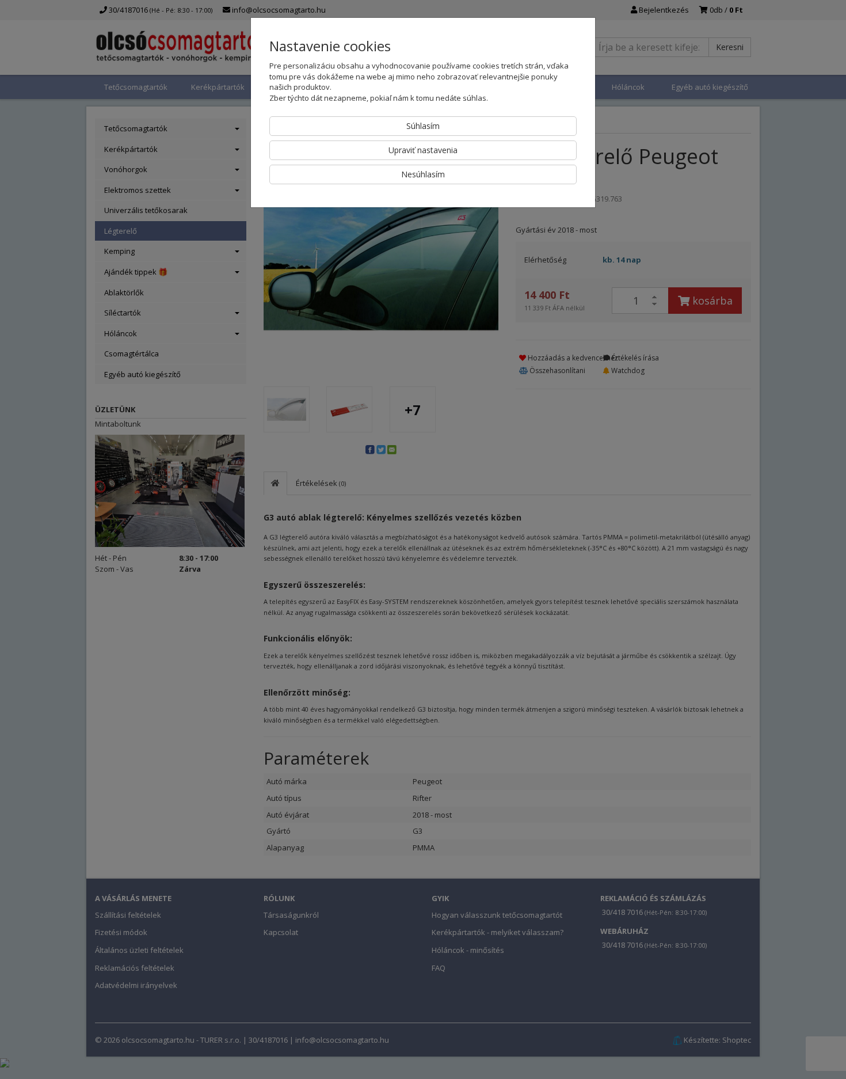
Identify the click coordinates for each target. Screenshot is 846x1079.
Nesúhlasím (423, 174)
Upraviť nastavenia (423, 150)
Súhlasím (423, 125)
